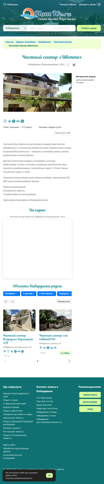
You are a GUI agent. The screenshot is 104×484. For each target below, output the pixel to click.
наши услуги (90, 395)
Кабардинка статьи (46, 415)
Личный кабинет (68, 4)
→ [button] (12, 301)
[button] (69, 361)
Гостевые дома (44, 397)
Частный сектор (63, 42)
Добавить (88, 4)
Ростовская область (13, 431)
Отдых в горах (10, 400)
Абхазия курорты (12, 428)
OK (49, 475)
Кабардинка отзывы (47, 412)
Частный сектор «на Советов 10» (53, 337)
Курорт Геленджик (26, 42)
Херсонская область (13, 418)
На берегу (11, 294)
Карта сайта (9, 445)
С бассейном (46, 294)
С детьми (28, 294)
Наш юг (9, 42)
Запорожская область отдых (17, 414)
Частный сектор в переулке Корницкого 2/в (18, 339)
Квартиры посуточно (47, 408)
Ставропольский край (14, 403)
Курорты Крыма (11, 407)
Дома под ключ (44, 405)
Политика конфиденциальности (19, 478)
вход (90, 409)
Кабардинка (44, 42)
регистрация (90, 402)
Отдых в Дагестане (12, 410)
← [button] (6, 301)
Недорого (65, 294)
